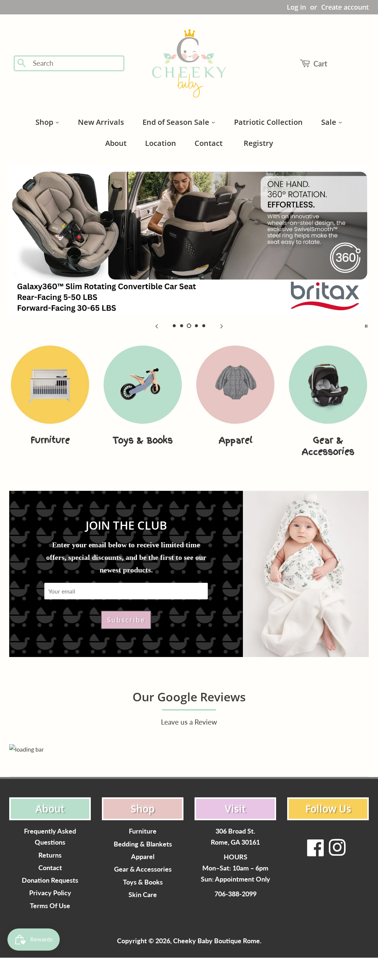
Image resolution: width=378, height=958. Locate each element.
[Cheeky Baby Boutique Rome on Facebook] (315, 852)
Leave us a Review (189, 722)
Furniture (143, 831)
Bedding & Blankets (143, 844)
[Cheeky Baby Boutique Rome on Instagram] (337, 852)
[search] (76, 63)
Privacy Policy (50, 893)
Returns (50, 855)
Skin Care (142, 895)
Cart (320, 63)
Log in (296, 7)
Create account (345, 7)
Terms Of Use (50, 906)
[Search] (22, 63)
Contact (50, 868)
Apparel (142, 857)
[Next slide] (221, 325)
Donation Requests (50, 880)
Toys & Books (143, 882)
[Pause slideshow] (366, 325)
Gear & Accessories (143, 869)
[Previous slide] (156, 325)
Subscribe (126, 619)
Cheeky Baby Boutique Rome (216, 941)
